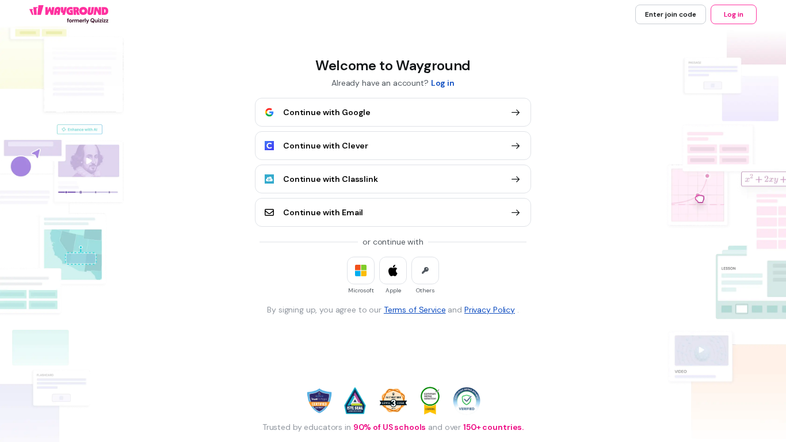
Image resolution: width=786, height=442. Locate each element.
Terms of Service (415, 309)
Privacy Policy (489, 309)
